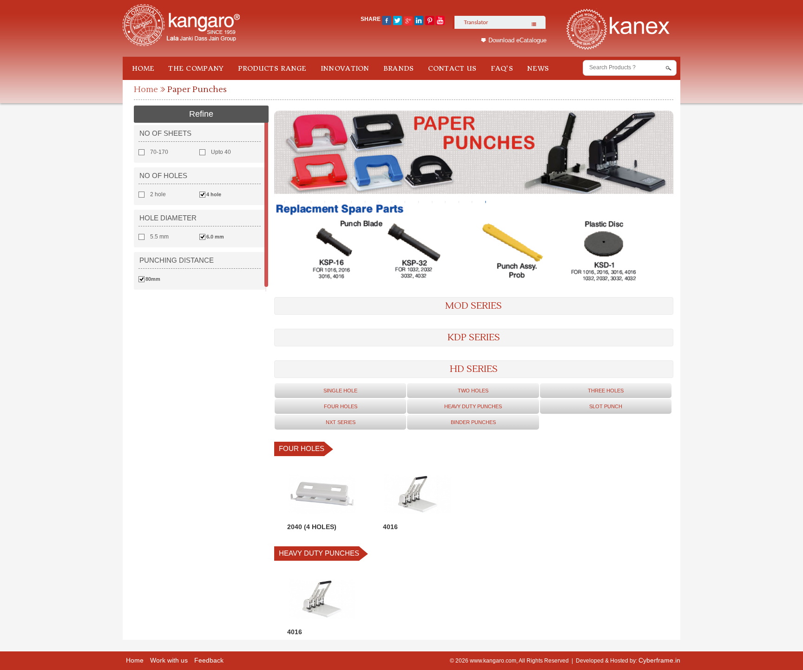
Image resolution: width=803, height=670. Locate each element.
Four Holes (340, 406)
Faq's (502, 68)
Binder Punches (473, 422)
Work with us (169, 660)
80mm (152, 279)
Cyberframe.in (659, 660)
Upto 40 (221, 152)
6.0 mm (215, 236)
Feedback (209, 660)
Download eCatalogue (517, 40)
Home (143, 68)
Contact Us (452, 68)
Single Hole (340, 390)
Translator (476, 22)
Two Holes (473, 390)
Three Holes (606, 390)
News (538, 68)
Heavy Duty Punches (473, 406)
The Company (196, 68)
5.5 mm (159, 236)
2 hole (158, 194)
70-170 (159, 152)
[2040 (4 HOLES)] (322, 516)
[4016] (417, 516)
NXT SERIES (340, 422)
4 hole (213, 194)
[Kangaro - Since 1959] (181, 25)
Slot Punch (605, 406)
